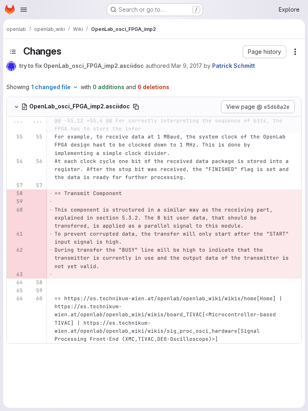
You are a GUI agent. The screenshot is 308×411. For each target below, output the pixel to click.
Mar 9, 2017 (186, 65)
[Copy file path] (136, 107)
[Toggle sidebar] (12, 51)
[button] (264, 51)
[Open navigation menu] (23, 9)
